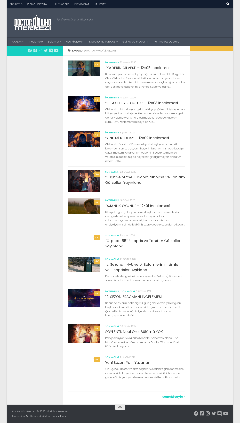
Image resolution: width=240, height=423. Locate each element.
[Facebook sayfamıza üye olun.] (30, 50)
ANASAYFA (18, 41)
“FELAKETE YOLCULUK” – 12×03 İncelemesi (141, 102)
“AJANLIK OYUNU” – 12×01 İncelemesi (137, 205)
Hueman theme (58, 416)
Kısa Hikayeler (74, 41)
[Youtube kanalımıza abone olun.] (56, 50)
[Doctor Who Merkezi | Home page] (32, 23)
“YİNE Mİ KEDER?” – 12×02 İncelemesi (137, 137)
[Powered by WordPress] (27, 416)
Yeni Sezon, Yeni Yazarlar (127, 362)
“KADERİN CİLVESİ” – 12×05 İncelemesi (138, 67)
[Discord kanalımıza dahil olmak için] (51, 50)
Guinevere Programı (135, 41)
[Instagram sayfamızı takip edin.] (40, 50)
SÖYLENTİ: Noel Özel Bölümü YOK (134, 331)
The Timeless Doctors (165, 41)
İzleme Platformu (37, 4)
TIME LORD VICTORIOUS (101, 41)
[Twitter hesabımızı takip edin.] (46, 50)
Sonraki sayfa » (173, 397)
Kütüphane (62, 4)
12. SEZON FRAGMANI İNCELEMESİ (133, 296)
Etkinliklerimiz (81, 4)
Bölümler (53, 41)
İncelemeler (36, 41)
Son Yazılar (112, 171)
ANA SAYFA (16, 4)
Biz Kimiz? (100, 4)
